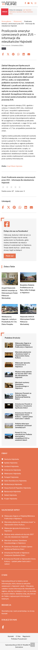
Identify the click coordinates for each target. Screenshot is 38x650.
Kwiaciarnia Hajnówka (12, 470)
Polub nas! (10, 256)
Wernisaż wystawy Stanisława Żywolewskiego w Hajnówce (22, 385)
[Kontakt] (28, 3)
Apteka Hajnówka (10, 463)
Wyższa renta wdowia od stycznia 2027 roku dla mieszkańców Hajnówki (23, 374)
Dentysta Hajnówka (11, 459)
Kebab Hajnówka (10, 495)
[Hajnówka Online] (9, 3)
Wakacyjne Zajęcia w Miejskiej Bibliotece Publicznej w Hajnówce (24, 345)
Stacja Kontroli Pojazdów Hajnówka (17, 488)
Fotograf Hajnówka (11, 477)
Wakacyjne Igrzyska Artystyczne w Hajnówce (22, 364)
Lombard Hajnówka (11, 466)
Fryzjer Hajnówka (10, 499)
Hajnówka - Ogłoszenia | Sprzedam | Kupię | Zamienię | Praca (21, 11)
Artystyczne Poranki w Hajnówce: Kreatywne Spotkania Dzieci (23, 406)
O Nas (18, 636)
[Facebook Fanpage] (25, 3)
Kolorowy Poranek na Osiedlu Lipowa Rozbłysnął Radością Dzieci (23, 396)
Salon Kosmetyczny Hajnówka (15, 481)
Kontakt (4, 613)
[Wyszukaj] (32, 3)
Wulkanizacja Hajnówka (13, 484)
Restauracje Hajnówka (12, 491)
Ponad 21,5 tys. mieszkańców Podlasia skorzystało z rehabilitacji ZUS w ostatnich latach (23, 436)
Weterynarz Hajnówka (12, 473)
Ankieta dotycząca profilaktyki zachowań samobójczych (23, 425)
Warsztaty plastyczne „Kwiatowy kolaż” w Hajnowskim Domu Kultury (23, 355)
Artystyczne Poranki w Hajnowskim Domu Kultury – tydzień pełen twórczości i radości (24, 415)
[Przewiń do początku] (32, 645)
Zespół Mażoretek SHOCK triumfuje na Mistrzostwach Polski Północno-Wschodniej (10, 293)
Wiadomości (18, 21)
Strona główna (6, 21)
